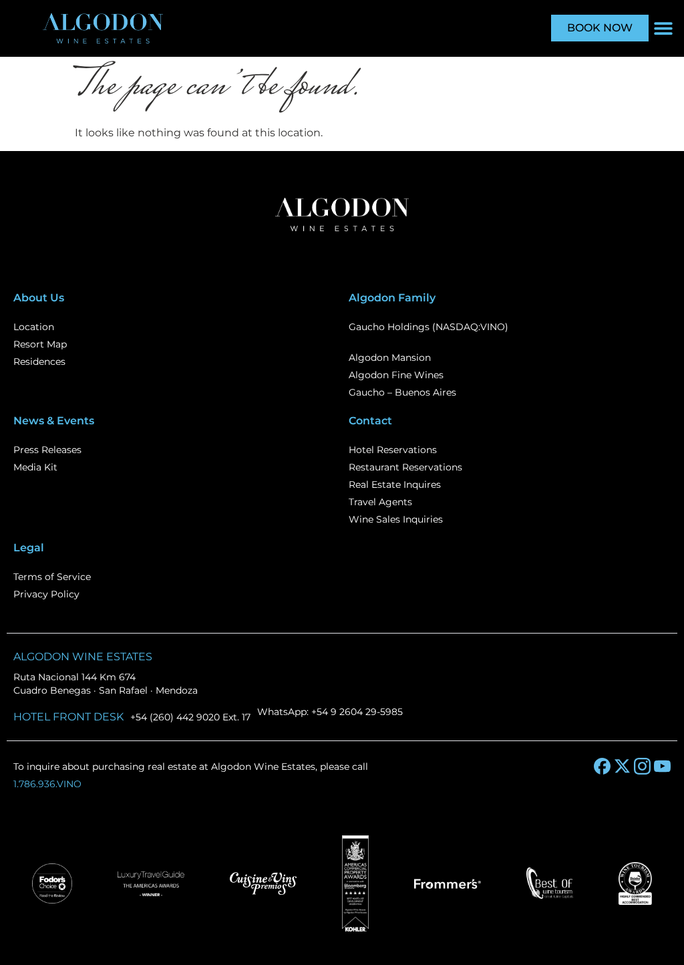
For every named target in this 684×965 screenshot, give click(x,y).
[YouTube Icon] (662, 766)
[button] (664, 28)
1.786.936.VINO (47, 784)
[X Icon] (622, 766)
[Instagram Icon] (642, 766)
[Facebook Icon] (602, 766)
